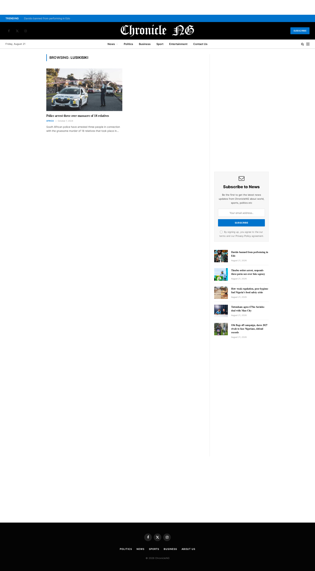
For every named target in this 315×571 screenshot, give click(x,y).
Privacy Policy (243, 236)
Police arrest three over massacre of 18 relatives (77, 115)
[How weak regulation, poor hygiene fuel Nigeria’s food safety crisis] (221, 293)
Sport (159, 44)
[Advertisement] (241, 108)
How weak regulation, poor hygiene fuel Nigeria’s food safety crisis (249, 290)
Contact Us (200, 44)
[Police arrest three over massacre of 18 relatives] (84, 89)
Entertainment (178, 44)
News (111, 44)
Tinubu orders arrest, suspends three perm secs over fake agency (248, 272)
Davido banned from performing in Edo (47, 18)
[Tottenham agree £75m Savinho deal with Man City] (221, 311)
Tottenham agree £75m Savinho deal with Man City (247, 308)
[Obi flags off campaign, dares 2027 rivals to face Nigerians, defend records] (221, 329)
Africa (50, 121)
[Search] (302, 44)
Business (145, 44)
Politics (128, 44)
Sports (154, 549)
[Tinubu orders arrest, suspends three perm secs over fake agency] (221, 274)
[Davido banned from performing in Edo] (221, 256)
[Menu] (308, 44)
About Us (188, 549)
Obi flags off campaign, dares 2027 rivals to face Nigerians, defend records (249, 328)
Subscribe (299, 30)
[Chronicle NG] (157, 30)
